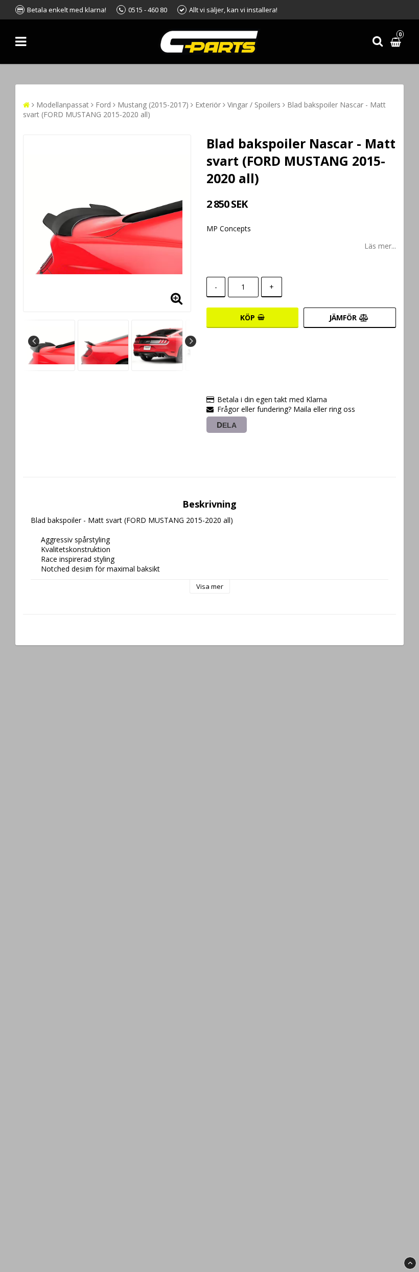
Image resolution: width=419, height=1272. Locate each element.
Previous (33, 341)
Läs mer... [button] (380, 246)
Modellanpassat (62, 104)
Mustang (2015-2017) (153, 104)
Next (190, 341)
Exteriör (208, 104)
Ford (103, 104)
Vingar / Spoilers (254, 104)
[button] (397, 41)
